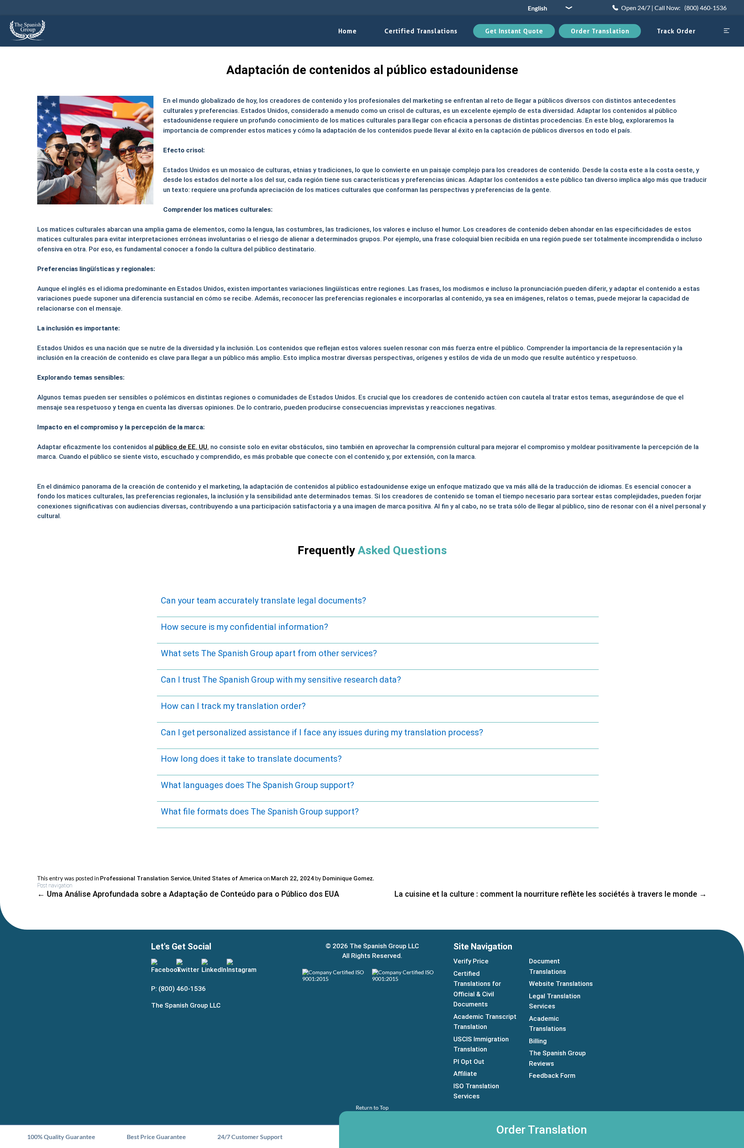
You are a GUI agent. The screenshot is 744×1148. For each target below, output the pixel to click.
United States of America (227, 878)
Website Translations (561, 983)
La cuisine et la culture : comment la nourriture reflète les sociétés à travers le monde (550, 894)
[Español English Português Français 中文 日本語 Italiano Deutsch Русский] (547, 8)
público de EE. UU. (182, 447)
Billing (538, 1041)
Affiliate (465, 1073)
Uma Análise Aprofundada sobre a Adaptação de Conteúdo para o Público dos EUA (188, 894)
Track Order (676, 31)
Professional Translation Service (145, 878)
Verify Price (471, 961)
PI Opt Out (468, 1061)
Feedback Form (552, 1075)
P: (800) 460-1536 (178, 988)
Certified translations (421, 31)
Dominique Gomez (347, 878)
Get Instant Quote (514, 31)
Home (347, 31)
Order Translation (600, 31)
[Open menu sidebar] (726, 31)
